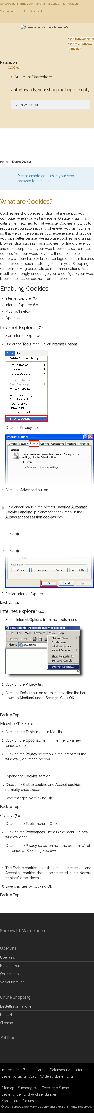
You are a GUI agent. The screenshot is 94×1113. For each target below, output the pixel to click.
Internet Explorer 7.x (21, 298)
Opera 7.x (12, 318)
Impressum (10, 1070)
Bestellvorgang (13, 1076)
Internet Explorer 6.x (21, 305)
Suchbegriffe (28, 1088)
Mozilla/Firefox (17, 311)
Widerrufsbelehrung (56, 1076)
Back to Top (9, 602)
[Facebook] (93, 19)
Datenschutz (60, 1070)
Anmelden (74, 48)
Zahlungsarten (34, 1070)
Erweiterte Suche (55, 1088)
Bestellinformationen (16, 1006)
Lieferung (81, 1070)
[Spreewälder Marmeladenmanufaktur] (47, 33)
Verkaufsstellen (12, 982)
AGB (33, 1076)
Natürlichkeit (10, 966)
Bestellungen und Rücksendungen (29, 1094)
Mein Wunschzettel (80, 43)
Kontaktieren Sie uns (17, 1101)
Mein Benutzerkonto (81, 38)
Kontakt (6, 1015)
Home (4, 161)
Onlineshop (9, 974)
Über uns (7, 957)
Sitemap (6, 1023)
